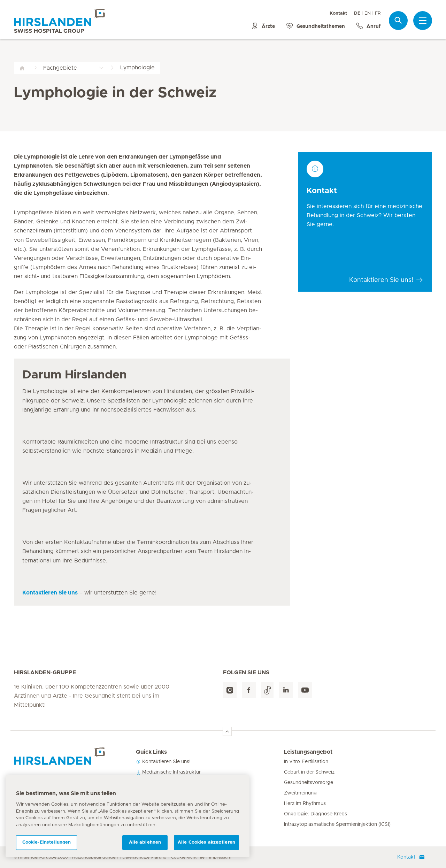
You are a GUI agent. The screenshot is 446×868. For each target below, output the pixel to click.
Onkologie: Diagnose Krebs (315, 814)
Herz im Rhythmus (305, 803)
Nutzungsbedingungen (95, 857)
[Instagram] (230, 690)
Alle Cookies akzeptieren (206, 842)
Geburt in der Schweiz (309, 772)
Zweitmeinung (300, 793)
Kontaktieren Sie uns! (166, 761)
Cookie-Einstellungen (46, 842)
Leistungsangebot (308, 752)
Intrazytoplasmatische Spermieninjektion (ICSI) (337, 824)
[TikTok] (267, 690)
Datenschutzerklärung (144, 857)
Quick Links (151, 752)
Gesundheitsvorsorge (308, 782)
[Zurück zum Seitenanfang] (227, 731)
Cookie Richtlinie (188, 857)
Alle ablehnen (145, 842)
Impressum (220, 857)
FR (377, 13)
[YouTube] (305, 690)
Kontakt (338, 13)
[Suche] (398, 20)
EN (367, 13)
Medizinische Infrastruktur (171, 772)
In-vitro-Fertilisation (306, 761)
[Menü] (423, 20)
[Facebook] (249, 690)
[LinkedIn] (286, 690)
